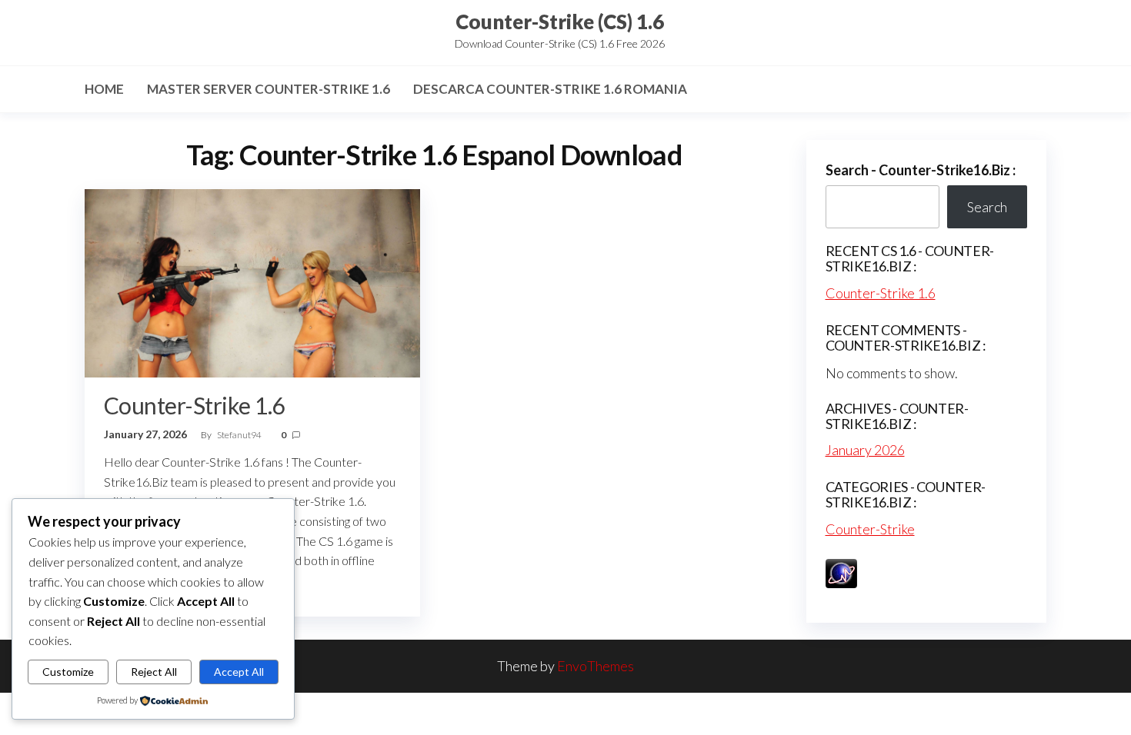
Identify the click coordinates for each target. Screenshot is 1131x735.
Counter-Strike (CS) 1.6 (559, 21)
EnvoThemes (595, 665)
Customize (68, 671)
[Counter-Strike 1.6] (252, 281)
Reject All (154, 671)
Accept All (239, 671)
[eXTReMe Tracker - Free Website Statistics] (841, 571)
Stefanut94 (240, 435)
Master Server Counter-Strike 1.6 (268, 89)
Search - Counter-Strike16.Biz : (921, 169)
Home (104, 89)
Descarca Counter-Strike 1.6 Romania (550, 89)
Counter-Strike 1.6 (194, 405)
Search (987, 206)
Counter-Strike (870, 528)
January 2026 (865, 449)
